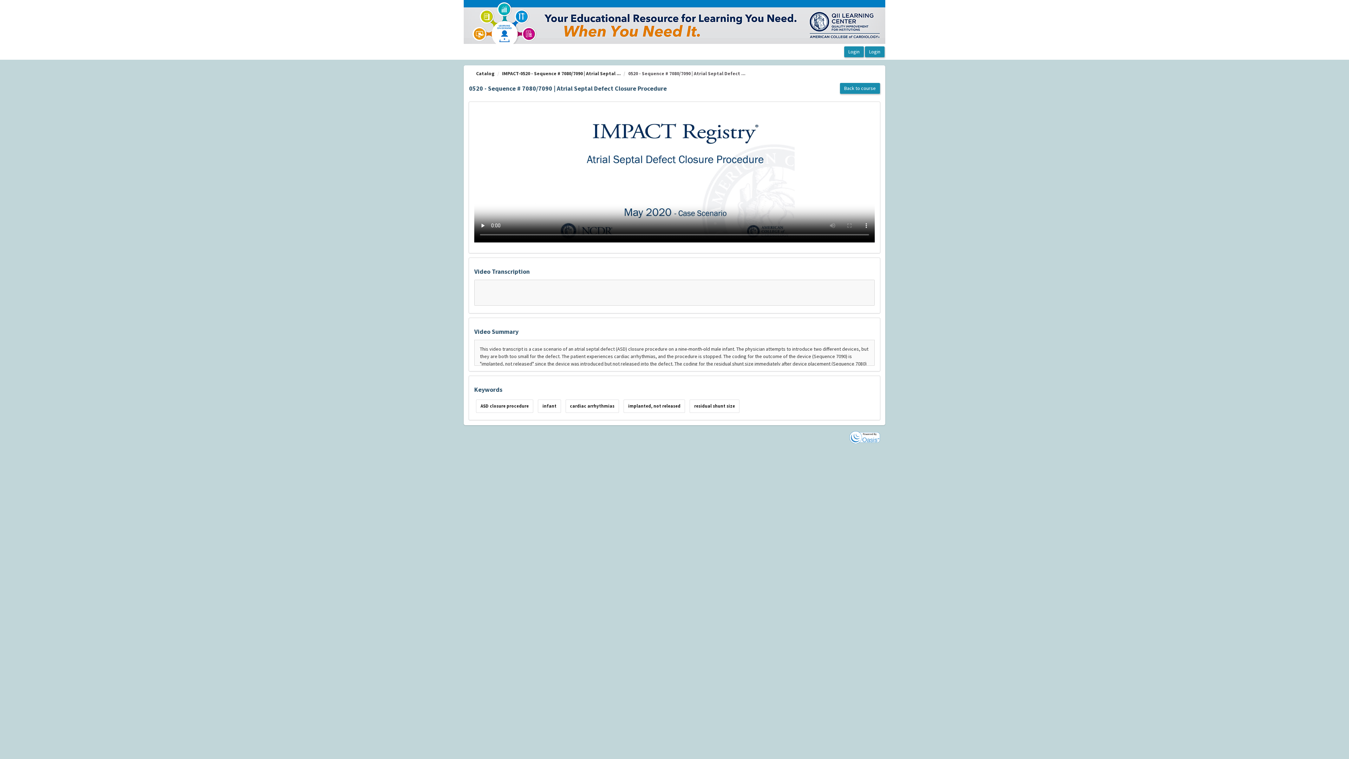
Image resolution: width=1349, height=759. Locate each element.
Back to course (860, 88)
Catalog (485, 73)
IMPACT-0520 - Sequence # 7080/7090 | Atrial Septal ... (561, 73)
